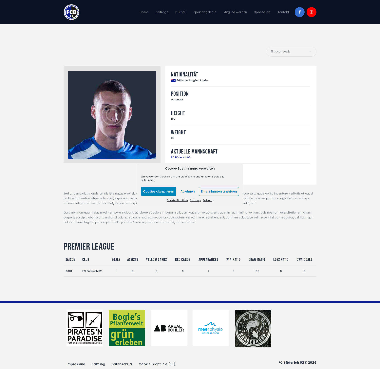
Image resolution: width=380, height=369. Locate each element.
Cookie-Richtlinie (177, 200)
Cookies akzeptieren (158, 191)
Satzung (195, 200)
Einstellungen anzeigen (219, 191)
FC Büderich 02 (180, 157)
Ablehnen (187, 191)
